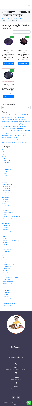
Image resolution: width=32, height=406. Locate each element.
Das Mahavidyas (8, 244)
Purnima (5, 247)
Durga (2, 154)
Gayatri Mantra (6, 201)
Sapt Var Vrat (6, 296)
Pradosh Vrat (6, 290)
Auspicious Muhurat (7, 205)
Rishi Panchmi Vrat (7, 292)
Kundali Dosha (4, 182)
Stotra (2, 253)
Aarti (2, 149)
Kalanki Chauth (6, 272)
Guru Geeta (4, 175)
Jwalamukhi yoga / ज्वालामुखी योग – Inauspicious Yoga (13, 126)
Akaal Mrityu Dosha (7, 184)
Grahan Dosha (6, 188)
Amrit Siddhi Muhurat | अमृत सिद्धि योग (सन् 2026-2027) (13, 119)
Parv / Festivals (5, 223)
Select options (9, 63)
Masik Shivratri (6, 286)
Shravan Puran (6, 301)
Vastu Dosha (4, 260)
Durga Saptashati (7, 169)
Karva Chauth (6, 238)
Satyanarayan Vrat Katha (9, 298)
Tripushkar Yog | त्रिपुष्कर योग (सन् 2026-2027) (12, 128)
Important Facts (5, 179)
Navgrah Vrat (6, 288)
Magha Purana (6, 279)
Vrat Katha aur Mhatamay (7, 264)
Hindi (5, 171)
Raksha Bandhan (7, 249)
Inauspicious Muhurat (8, 212)
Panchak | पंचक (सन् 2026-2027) (9, 137)
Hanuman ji (4, 177)
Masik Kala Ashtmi (7, 283)
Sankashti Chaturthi (7, 294)
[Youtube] (18, 397)
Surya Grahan (6, 162)
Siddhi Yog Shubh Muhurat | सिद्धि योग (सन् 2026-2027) (14, 133)
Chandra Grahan (7, 160)
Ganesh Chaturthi (7, 231)
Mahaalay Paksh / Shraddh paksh (11, 240)
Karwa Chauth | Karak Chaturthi (10, 277)
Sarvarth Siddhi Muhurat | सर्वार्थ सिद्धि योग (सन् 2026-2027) (14, 114)
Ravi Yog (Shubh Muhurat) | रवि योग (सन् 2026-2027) (13, 117)
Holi (4, 236)
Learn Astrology (5, 195)
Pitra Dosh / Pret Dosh (8, 193)
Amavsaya (5, 227)
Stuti (2, 255)
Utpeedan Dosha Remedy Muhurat (11, 218)
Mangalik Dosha (7, 190)
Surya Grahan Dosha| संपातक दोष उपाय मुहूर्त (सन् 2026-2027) (15, 124)
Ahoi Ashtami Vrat (7, 266)
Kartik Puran (6, 275)
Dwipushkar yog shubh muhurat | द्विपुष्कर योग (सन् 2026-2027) (15, 130)
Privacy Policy (16, 404)
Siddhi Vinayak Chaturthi (9, 303)
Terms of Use (25, 402)
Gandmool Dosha (7, 186)
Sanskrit (6, 173)
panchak (5, 214)
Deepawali (5, 229)
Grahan (3, 158)
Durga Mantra (6, 199)
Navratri (5, 242)
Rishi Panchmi (6, 251)
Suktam (3, 257)
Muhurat (3, 203)
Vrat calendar (4, 262)
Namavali (3, 221)
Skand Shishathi (7, 305)
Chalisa (3, 151)
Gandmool (5, 210)
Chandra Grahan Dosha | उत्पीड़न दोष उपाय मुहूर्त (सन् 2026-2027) (16, 121)
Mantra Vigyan (5, 197)
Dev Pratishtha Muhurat (10, 208)
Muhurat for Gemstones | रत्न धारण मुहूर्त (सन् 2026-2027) (14, 142)
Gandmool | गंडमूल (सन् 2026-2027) (9, 140)
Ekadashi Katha (6, 270)
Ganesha (3, 156)
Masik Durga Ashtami (8, 281)
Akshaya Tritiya (6, 225)
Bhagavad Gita (6, 167)
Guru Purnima (6, 234)
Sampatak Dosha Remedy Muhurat (11, 216)
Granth (3, 164)
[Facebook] (13, 397)
